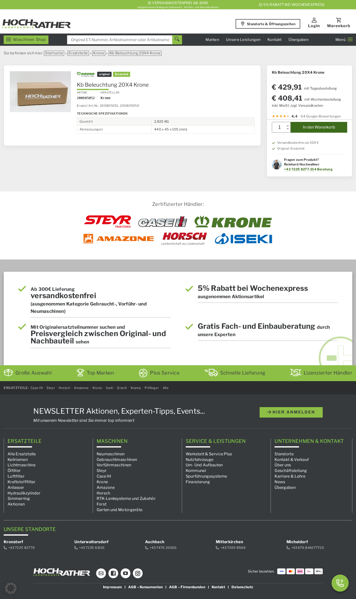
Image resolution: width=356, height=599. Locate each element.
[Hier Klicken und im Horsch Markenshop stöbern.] (184, 239)
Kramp (136, 388)
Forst (102, 504)
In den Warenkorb (319, 127)
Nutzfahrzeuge (200, 459)
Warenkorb (338, 25)
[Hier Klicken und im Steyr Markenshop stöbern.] (107, 221)
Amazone (81, 388)
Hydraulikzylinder (24, 493)
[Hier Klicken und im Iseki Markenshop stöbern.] (243, 239)
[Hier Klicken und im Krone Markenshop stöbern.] (233, 221)
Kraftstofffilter (21, 482)
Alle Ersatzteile (22, 453)
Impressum (112, 587)
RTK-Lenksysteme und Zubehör (126, 498)
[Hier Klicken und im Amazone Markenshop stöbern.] (118, 239)
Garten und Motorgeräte (120, 509)
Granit (122, 388)
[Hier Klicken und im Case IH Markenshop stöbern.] (162, 221)
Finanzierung (198, 482)
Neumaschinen (111, 453)
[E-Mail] (101, 573)
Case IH (37, 388)
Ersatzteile (78, 53)
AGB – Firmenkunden (187, 587)
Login (314, 25)
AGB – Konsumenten (145, 587)
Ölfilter (14, 470)
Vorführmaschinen (114, 465)
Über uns (283, 465)
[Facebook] (113, 573)
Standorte (284, 453)
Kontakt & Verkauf (292, 459)
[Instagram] (138, 573)
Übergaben (298, 39)
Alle (166, 388)
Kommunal (196, 470)
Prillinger (152, 388)
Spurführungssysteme (206, 476)
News (280, 482)
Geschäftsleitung (291, 470)
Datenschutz (242, 587)
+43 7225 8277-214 (300, 169)
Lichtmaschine (21, 465)
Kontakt (274, 39)
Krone (98, 53)
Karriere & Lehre (290, 476)
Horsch (64, 388)
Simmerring (19, 498)
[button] (11, 588)
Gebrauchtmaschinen (117, 459)
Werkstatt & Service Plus (209, 453)
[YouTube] (125, 573)
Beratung (324, 169)
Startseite (54, 53)
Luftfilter (16, 476)
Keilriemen (18, 459)
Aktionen (16, 504)
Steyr (50, 388)
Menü (340, 39)
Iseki (110, 388)
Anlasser (16, 487)
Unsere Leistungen (243, 39)
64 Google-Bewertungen (321, 116)
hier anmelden (293, 412)
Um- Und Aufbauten (204, 465)
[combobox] (124, 39)
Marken (212, 39)
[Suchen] (177, 39)
